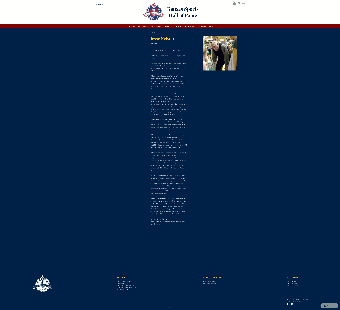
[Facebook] (288, 304)
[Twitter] (292, 304)
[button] (234, 3)
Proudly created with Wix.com (295, 301)
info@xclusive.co (211, 283)
